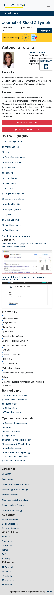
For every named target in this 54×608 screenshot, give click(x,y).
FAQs (4, 554)
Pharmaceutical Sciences (13, 505)
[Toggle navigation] (47, 5)
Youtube (8, 584)
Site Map (6, 558)
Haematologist (11, 178)
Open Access (8, 541)
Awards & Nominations (27, 122)
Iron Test (8, 188)
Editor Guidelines (10, 524)
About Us (6, 537)
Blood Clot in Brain (12, 162)
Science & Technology (12, 510)
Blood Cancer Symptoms (15, 157)
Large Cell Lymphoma (14, 194)
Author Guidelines (10, 519)
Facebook (9, 567)
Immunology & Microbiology (15, 489)
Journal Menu (10, 13)
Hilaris (49, 592)
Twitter (7, 571)
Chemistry (6, 474)
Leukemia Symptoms (14, 199)
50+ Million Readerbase (28, 129)
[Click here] (14, 5)
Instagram (9, 580)
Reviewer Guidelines (11, 528)
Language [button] (44, 30)
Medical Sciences (10, 495)
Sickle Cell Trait (11, 220)
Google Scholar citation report (16, 236)
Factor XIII (9, 173)
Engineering (7, 479)
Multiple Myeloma (12, 209)
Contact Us (7, 545)
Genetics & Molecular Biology (15, 484)
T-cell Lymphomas (12, 225)
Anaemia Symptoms (13, 141)
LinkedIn (8, 576)
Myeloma (8, 214)
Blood (7, 152)
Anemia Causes (11, 147)
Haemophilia (10, 183)
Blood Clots (9, 167)
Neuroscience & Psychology (15, 500)
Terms (5, 550)
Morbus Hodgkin (12, 204)
